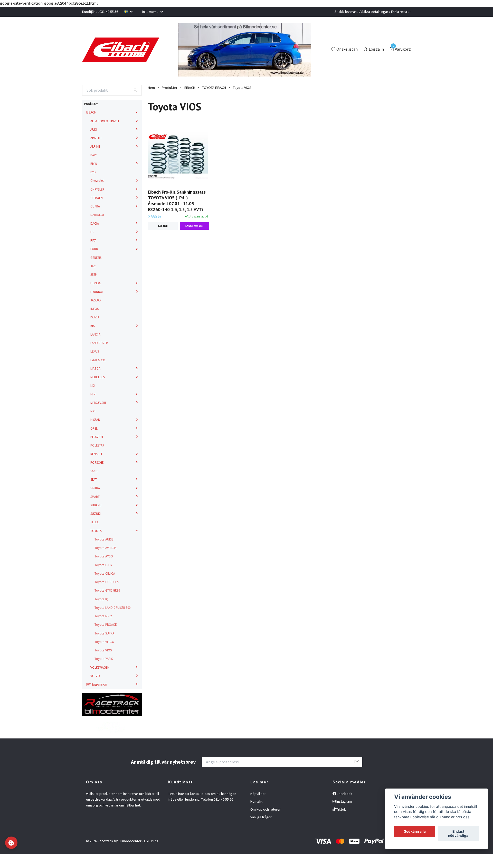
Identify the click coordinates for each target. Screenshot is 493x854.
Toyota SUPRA (104, 633)
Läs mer (163, 225)
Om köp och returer (265, 809)
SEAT (93, 479)
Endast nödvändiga (458, 834)
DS (92, 232)
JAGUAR (95, 300)
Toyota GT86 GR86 (107, 590)
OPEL (94, 428)
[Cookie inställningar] (11, 843)
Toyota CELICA (104, 573)
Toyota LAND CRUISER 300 (112, 607)
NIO (93, 411)
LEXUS (94, 351)
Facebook (344, 793)
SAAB (93, 471)
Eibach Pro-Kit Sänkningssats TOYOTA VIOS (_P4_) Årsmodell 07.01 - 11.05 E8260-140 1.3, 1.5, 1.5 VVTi (177, 201)
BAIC (93, 155)
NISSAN (95, 419)
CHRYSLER (97, 189)
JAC (93, 266)
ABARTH (95, 138)
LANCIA (95, 334)
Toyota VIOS (103, 650)
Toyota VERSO (104, 642)
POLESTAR (97, 445)
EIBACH (91, 112)
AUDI (93, 129)
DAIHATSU (97, 215)
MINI (93, 394)
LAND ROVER (99, 343)
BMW (93, 164)
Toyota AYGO (103, 556)
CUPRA (95, 206)
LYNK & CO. (98, 360)
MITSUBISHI (98, 403)
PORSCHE (96, 462)
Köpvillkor (258, 793)
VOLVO (95, 676)
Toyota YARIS (103, 659)
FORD (94, 249)
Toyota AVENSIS (105, 548)
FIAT (93, 240)
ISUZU (94, 317)
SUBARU (95, 505)
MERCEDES (97, 377)
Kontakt (256, 801)
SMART (95, 497)
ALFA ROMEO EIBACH (104, 121)
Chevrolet (97, 180)
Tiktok (341, 809)
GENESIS (95, 257)
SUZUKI (95, 513)
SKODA (95, 488)
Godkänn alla (415, 832)
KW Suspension (96, 684)
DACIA (94, 223)
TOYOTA (96, 531)
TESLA (94, 522)
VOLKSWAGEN (99, 667)
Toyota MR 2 (103, 616)
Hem (151, 87)
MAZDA (95, 368)
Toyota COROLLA (106, 582)
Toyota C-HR (103, 565)
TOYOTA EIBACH (214, 87)
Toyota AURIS (103, 539)
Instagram (344, 801)
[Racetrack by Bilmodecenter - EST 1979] (131, 49)
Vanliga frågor (261, 817)
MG (92, 385)
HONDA (95, 283)
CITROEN (96, 198)
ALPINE (95, 146)
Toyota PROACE (105, 624)
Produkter (91, 104)
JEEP (93, 274)
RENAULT (96, 454)
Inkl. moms (150, 11)
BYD (93, 172)
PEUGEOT (96, 437)
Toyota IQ (101, 599)
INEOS (94, 309)
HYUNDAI (96, 292)
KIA (92, 326)
